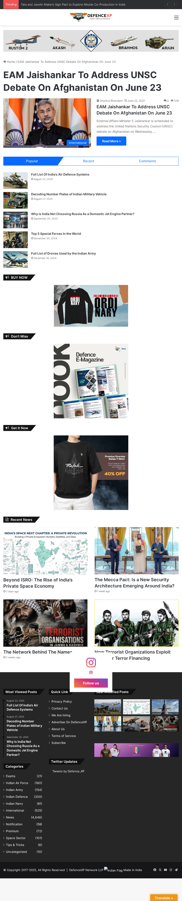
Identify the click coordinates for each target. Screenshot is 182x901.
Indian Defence (17, 796)
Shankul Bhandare (111, 100)
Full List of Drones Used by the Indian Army (63, 253)
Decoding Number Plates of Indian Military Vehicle (69, 194)
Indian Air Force (17, 783)
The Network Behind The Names (37, 652)
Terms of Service (63, 736)
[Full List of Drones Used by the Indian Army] (15, 259)
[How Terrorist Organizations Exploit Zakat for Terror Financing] (137, 623)
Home (10, 61)
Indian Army (14, 790)
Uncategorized (16, 852)
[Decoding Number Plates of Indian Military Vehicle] (15, 200)
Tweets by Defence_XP (68, 771)
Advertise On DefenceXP (69, 722)
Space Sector (16, 838)
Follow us (91, 683)
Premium (12, 831)
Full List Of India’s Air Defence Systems (60, 174)
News (10, 817)
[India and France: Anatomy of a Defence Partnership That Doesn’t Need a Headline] (136, 723)
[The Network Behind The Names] (45, 623)
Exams (10, 776)
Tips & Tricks (15, 845)
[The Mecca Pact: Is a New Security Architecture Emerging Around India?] (137, 550)
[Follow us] (91, 664)
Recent (88, 161)
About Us (58, 729)
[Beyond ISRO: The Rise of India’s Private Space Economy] (45, 551)
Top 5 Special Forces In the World (56, 233)
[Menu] (176, 19)
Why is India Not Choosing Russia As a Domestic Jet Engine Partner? (83, 214)
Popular (32, 161)
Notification (14, 824)
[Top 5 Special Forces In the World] (15, 239)
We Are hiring (60, 715)
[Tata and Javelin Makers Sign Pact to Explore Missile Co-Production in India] (107, 706)
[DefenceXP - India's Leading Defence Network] (91, 17)
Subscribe (58, 743)
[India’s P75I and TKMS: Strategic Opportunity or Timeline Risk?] (165, 706)
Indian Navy (14, 803)
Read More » (111, 141)
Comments (147, 161)
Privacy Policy (61, 701)
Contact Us (59, 708)
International (15, 810)
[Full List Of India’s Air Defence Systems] (15, 180)
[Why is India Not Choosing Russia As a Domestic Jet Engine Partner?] (15, 220)
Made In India (132, 870)
